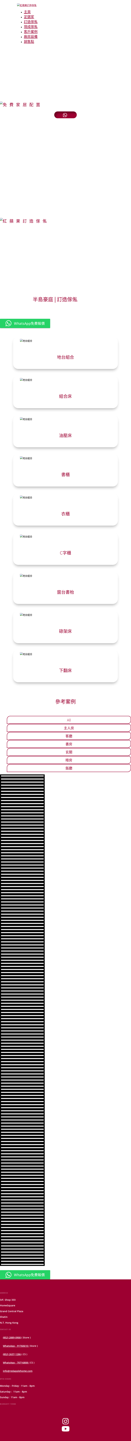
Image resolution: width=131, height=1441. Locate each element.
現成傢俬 (31, 26)
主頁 (27, 11)
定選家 (29, 16)
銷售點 (29, 41)
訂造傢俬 (31, 21)
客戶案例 (31, 31)
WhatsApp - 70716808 (16, 1362)
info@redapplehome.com (17, 1371)
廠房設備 (31, 36)
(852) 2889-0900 (12, 1337)
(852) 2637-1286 (12, 1354)
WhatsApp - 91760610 (16, 1345)
